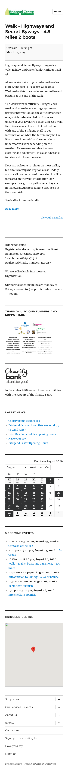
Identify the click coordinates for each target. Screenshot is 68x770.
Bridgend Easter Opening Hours (28, 443)
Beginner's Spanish (20, 585)
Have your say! (17, 438)
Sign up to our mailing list (21, 738)
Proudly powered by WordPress (40, 764)
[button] (33, 652)
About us (11, 714)
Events (9, 722)
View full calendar (52, 217)
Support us (12, 699)
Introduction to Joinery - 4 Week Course (33, 576)
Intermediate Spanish (22, 594)
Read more (12, 208)
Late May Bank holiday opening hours (32, 434)
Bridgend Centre (13, 764)
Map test (10, 753)
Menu (57, 11)
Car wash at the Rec (20, 545)
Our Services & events (19, 707)
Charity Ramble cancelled (24, 420)
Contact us (12, 730)
